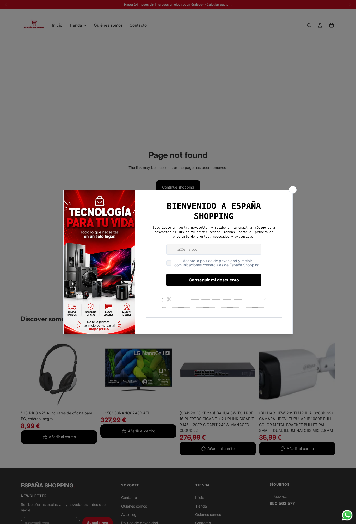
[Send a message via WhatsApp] (347, 515)
